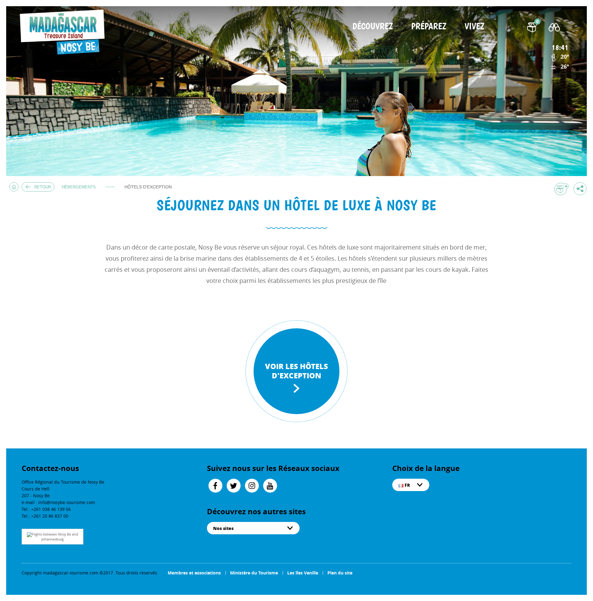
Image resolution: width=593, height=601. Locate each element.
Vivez (474, 27)
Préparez (428, 27)
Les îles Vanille (302, 573)
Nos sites (223, 528)
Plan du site (339, 573)
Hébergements (79, 187)
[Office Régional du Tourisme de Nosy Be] (64, 32)
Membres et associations (194, 573)
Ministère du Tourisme (254, 573)
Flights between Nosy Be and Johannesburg (55, 536)
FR (406, 485)
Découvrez (372, 27)
